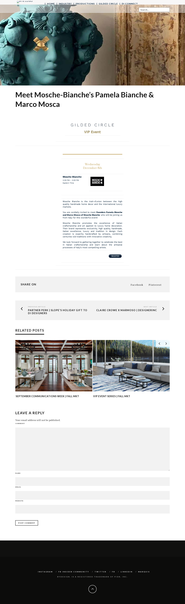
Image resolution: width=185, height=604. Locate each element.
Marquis (144, 572)
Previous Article (37, 306)
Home (51, 3)
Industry (65, 3)
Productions (85, 3)
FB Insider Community (73, 572)
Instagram (45, 572)
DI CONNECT (130, 3)
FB (113, 572)
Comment (20, 423)
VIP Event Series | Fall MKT (111, 396)
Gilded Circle (108, 3)
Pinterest (155, 284)
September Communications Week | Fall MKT (47, 396)
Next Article (150, 306)
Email (18, 487)
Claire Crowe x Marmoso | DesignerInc (126, 310)
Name (18, 473)
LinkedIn (127, 572)
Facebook (137, 284)
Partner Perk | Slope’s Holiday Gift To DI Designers (57, 312)
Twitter (100, 572)
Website (19, 501)
